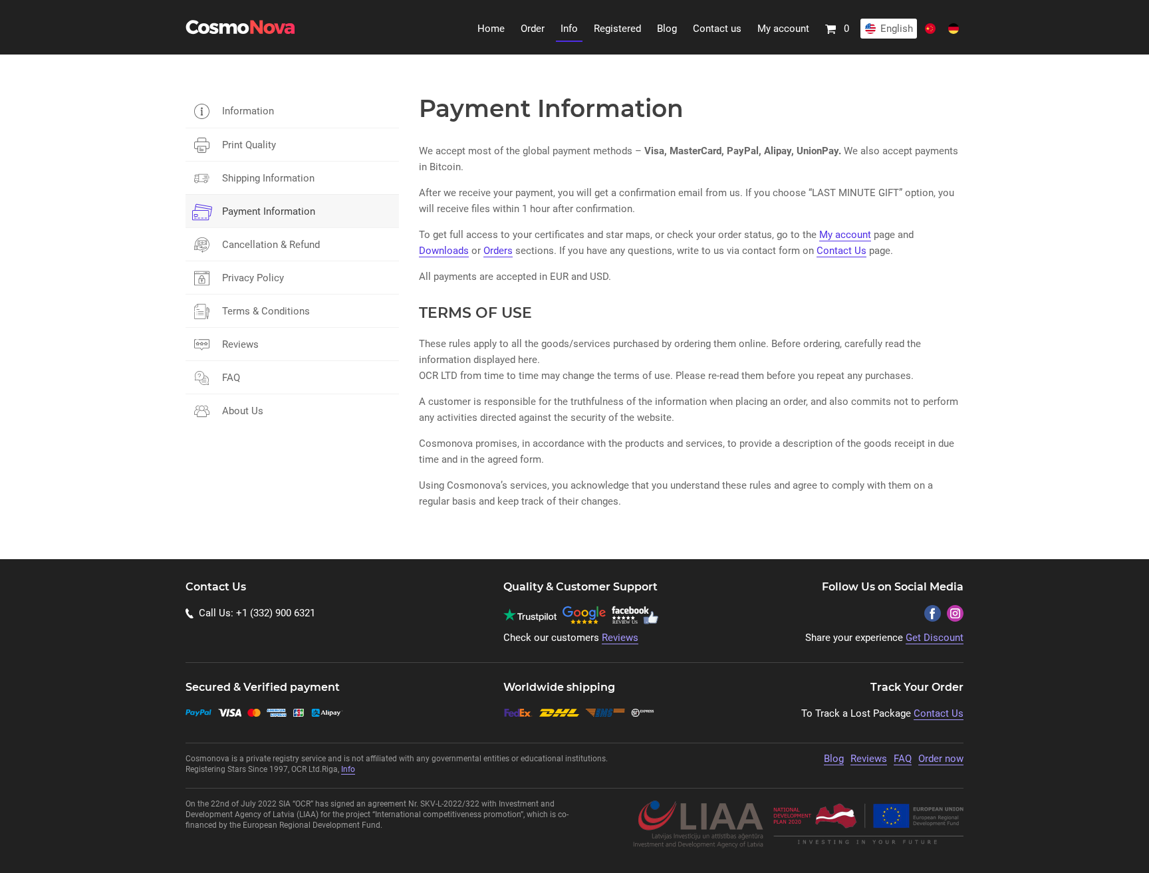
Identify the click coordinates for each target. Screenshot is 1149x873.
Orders (498, 251)
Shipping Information (268, 178)
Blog (667, 29)
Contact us (717, 29)
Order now (940, 759)
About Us (242, 411)
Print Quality (249, 145)
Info (569, 29)
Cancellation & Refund (271, 245)
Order (533, 29)
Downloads (444, 251)
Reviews (240, 344)
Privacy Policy (253, 278)
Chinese (930, 29)
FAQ (231, 378)
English (896, 29)
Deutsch (953, 29)
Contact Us (841, 251)
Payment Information (268, 211)
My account (783, 29)
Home (491, 29)
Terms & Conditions (266, 311)
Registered (617, 29)
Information (248, 111)
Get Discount (934, 638)
